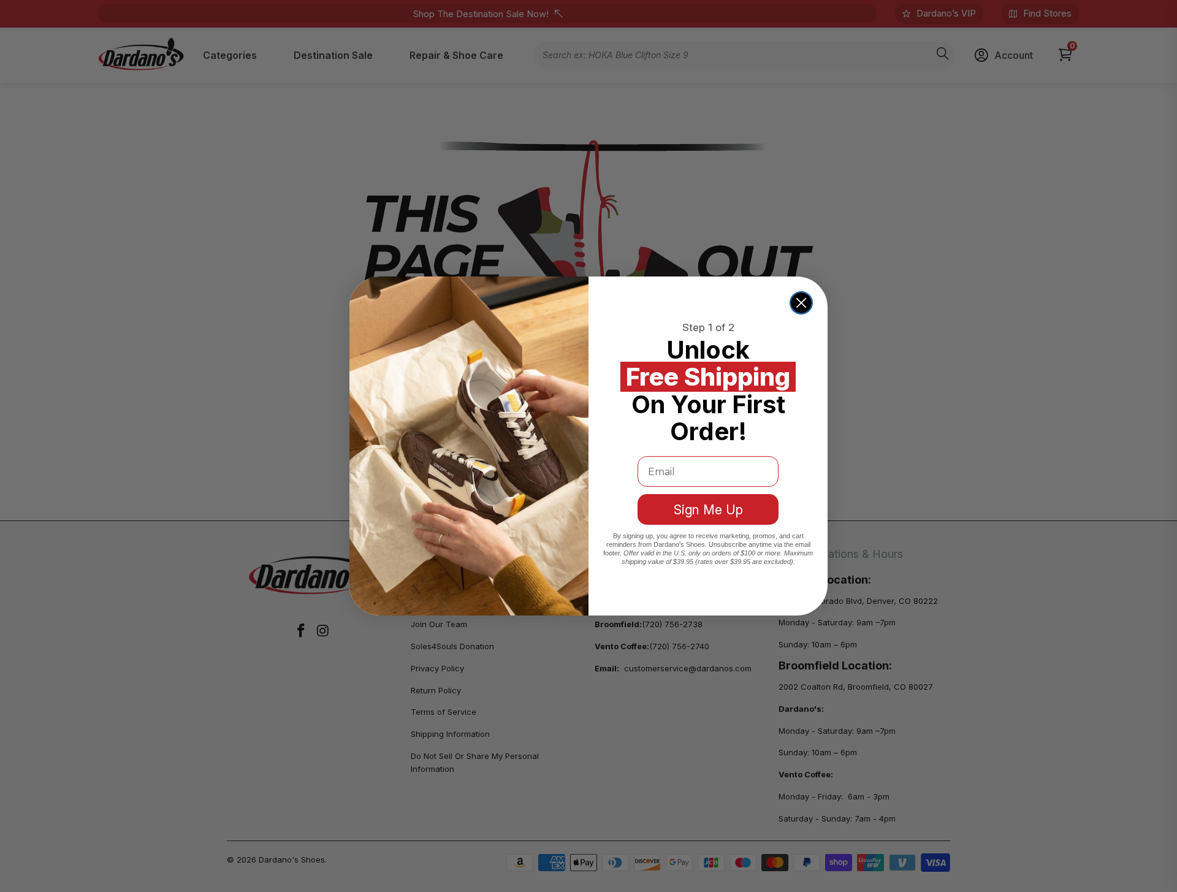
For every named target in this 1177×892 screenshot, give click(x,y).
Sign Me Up (708, 509)
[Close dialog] (801, 303)
